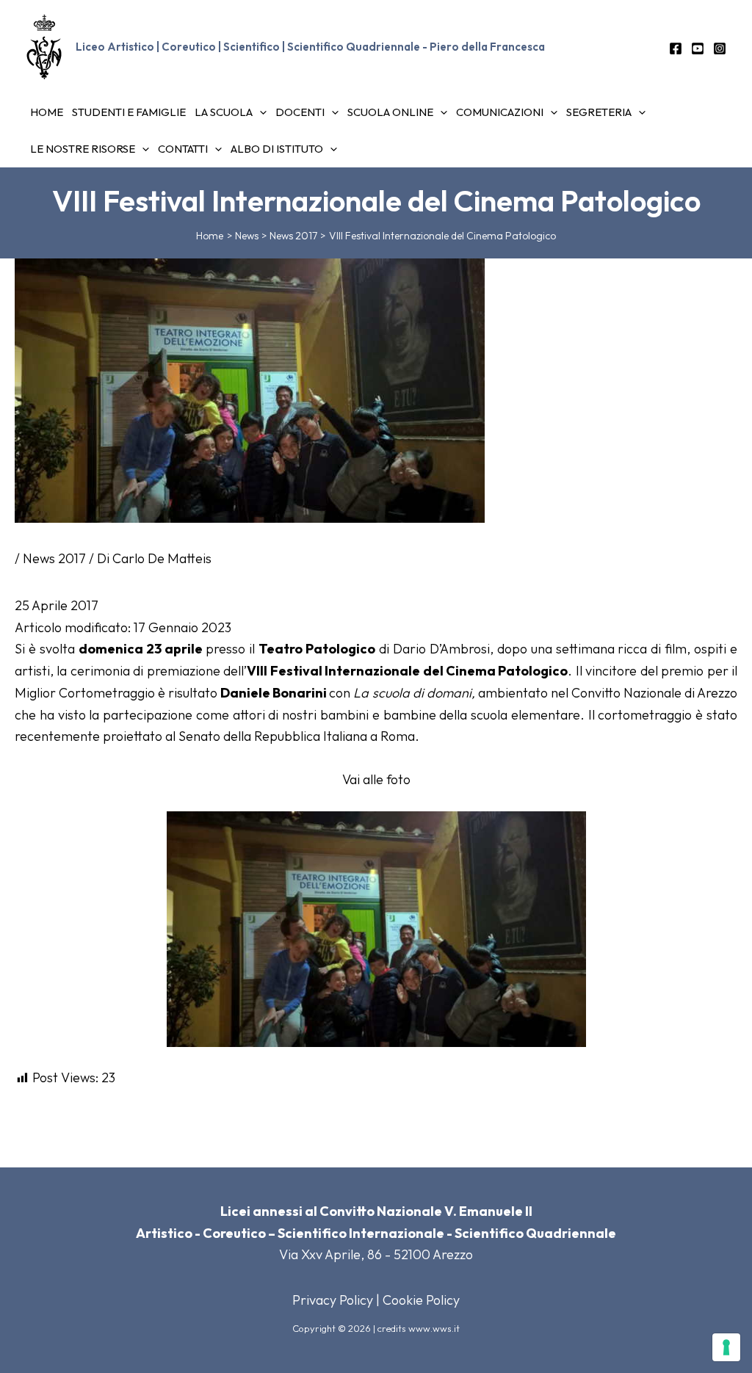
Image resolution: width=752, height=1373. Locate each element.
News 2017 (54, 558)
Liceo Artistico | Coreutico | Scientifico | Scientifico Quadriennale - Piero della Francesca (310, 47)
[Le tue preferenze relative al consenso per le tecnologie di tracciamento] (726, 1347)
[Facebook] (675, 48)
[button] (260, 112)
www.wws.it (434, 1328)
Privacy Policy (332, 1300)
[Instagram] (719, 48)
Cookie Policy (421, 1300)
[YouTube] (697, 48)
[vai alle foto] (376, 927)
